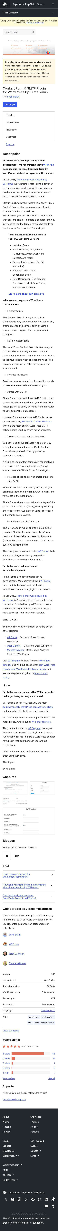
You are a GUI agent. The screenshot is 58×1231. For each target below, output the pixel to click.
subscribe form (47, 1023)
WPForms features (41, 721)
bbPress (8, 1174)
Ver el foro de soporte (14, 1099)
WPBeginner (14, 660)
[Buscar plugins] (32, 32)
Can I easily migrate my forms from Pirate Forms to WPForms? (19, 896)
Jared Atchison (16, 953)
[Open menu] (53, 4)
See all (51, 1078)
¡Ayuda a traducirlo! (35, 22)
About (6, 1116)
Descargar (10, 104)
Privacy (7, 1131)
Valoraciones (12, 122)
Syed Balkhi (13, 96)
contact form (34, 1017)
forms (30, 1023)
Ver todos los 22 (48, 1010)
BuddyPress (10, 1180)
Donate (35, 1150)
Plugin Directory (10, 13)
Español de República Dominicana (26, 1192)
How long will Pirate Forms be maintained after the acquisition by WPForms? (24, 886)
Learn (6, 1141)
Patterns (34, 1131)
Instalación (11, 129)
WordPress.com (12, 1165)
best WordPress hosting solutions (28, 669)
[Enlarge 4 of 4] (51, 811)
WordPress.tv (11, 1155)
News (6, 1121)
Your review (9, 1078)
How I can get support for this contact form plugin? (16, 875)
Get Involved (37, 1141)
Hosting (7, 1126)
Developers (8, 1150)
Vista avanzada (11, 1030)
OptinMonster (14, 645)
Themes (34, 1121)
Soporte (10, 144)
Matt (7, 1170)
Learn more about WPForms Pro (26, 293)
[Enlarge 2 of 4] (51, 785)
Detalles (10, 115)
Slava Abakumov (17, 963)
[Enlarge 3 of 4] (24, 800)
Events (34, 1145)
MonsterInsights (15, 650)
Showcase (35, 1116)
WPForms (48, 164)
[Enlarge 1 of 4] (24, 785)
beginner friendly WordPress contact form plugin (28, 707)
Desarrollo (11, 136)
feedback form (48, 1017)
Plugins (34, 1126)
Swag (34, 1155)
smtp (37, 1023)
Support (7, 1145)
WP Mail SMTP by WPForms (37, 421)
